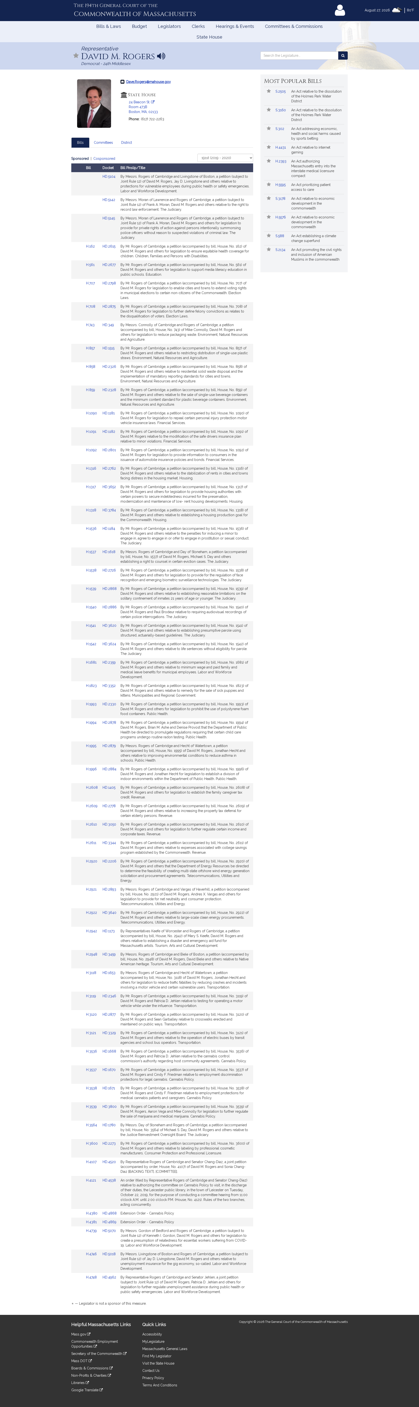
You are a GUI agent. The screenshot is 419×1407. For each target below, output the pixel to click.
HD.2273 (109, 1143)
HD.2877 (109, 1014)
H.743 (91, 325)
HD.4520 (109, 1162)
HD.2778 (109, 806)
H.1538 (91, 570)
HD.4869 (109, 1222)
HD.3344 (109, 843)
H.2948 (92, 954)
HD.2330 (109, 704)
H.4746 (92, 1254)
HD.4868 (110, 1213)
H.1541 (91, 625)
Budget (139, 26)
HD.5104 (109, 176)
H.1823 (92, 686)
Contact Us (151, 1371)
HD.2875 (109, 306)
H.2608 (92, 787)
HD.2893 (109, 889)
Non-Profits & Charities (89, 1375)
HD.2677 (109, 265)
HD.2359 (109, 662)
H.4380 (92, 1213)
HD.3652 (109, 487)
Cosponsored (104, 159)
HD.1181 (109, 413)
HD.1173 (109, 931)
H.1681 (91, 662)
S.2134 (280, 250)
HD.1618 (109, 552)
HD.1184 (109, 529)
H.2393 (281, 161)
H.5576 (281, 217)
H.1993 (91, 704)
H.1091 (91, 432)
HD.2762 (109, 468)
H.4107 (91, 1162)
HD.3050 (109, 824)
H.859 (91, 390)
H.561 (91, 265)
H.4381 (92, 1222)
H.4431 (281, 147)
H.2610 (92, 824)
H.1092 (92, 450)
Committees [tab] (103, 143)
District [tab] (126, 143)
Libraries (78, 1383)
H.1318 (91, 510)
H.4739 (92, 1231)
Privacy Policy (153, 1378)
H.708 (91, 306)
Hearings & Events (235, 26)
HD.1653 (109, 973)
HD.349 (108, 325)
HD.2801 (109, 450)
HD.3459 (109, 954)
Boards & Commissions (90, 1368)
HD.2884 (109, 769)
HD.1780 (109, 1125)
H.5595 (281, 185)
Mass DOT (80, 1361)
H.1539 (91, 589)
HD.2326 (109, 367)
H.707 (91, 283)
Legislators (169, 26)
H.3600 (92, 1143)
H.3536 (92, 1051)
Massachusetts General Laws (164, 1349)
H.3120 (92, 1014)
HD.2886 (110, 607)
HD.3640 (109, 913)
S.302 (280, 129)
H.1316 (91, 468)
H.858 (91, 367)
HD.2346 (109, 996)
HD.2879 (109, 746)
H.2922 (92, 913)
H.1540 (91, 607)
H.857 (91, 348)
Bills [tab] (80, 143)
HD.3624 (109, 644)
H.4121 (91, 1180)
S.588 (280, 236)
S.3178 (280, 199)
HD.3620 (109, 625)
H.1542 (91, 644)
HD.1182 (109, 432)
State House (209, 37)
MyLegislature (153, 1341)
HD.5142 (109, 200)
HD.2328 (109, 390)
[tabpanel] (162, 732)
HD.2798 (109, 283)
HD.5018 (109, 1254)
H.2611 (91, 843)
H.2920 (92, 861)
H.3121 (91, 1033)
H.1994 (91, 722)
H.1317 (91, 487)
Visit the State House (158, 1363)
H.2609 (92, 806)
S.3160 (281, 110)
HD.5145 (109, 218)
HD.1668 (109, 1051)
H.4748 (92, 1277)
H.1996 (92, 769)
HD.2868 (110, 589)
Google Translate (85, 1390)
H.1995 (91, 746)
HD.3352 (109, 686)
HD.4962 (109, 1277)
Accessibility (152, 1334)
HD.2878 (109, 722)
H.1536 (91, 529)
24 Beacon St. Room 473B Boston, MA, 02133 (143, 107)
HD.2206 (109, 861)
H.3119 (91, 996)
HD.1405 (109, 787)
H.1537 (91, 552)
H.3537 (91, 1070)
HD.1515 (108, 348)
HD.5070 (109, 1231)
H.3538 (92, 1088)
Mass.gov (79, 1334)
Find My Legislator (156, 1356)
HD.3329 (109, 1033)
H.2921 (91, 889)
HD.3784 (109, 510)
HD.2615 (109, 246)
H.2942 (92, 931)
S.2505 (281, 91)
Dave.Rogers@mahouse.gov (148, 82)
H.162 (91, 246)
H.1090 (92, 413)
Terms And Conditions (159, 1385)
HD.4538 (109, 1180)
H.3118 (91, 973)
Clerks (198, 26)
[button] (76, 56)
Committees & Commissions (294, 26)
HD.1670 (109, 1070)
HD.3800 (110, 1107)
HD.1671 (109, 1088)
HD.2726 (109, 570)
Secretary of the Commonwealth (97, 1354)
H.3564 (92, 1125)
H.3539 (92, 1107)
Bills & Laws (108, 26)
